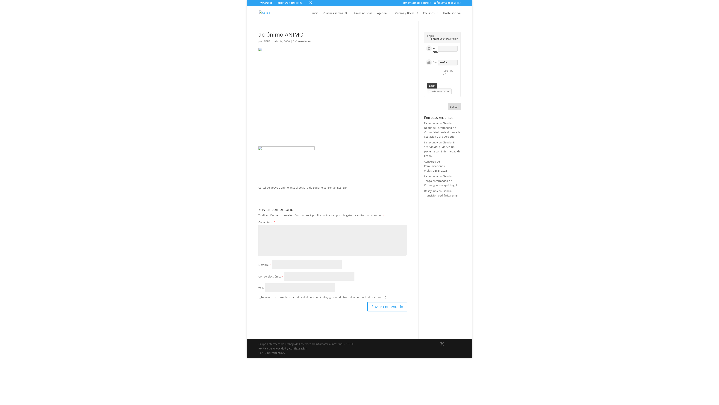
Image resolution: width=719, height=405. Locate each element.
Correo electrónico (271, 276)
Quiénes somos (333, 13)
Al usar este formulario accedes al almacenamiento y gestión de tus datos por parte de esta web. (324, 297)
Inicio (315, 13)
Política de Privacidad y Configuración (282, 348)
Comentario (266, 222)
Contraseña (440, 62)
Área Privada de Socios (448, 3)
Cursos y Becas (404, 13)
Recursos (429, 13)
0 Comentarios (302, 41)
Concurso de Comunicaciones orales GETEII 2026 (435, 166)
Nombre (264, 265)
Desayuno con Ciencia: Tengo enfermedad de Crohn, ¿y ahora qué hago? (440, 181)
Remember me (448, 73)
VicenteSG (278, 353)
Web (261, 288)
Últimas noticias (362, 13)
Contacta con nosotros (418, 3)
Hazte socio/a (452, 13)
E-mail (435, 50)
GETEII (267, 41)
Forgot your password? (444, 39)
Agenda (382, 13)
